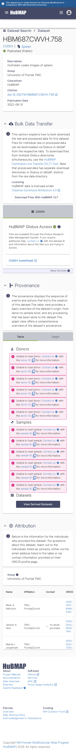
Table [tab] (20, 336)
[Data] (6, 12)
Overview (8, 711)
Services (32, 677)
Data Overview (11, 681)
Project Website (11, 674)
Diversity (8, 684)
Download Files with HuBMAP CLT (36, 197)
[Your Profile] (69, 12)
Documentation (11, 677)
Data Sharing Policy (14, 715)
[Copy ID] (37, 23)
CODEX (8, 46)
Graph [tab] (55, 336)
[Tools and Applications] (61, 12)
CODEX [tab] (40, 211)
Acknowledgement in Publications (22, 718)
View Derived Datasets (38, 504)
